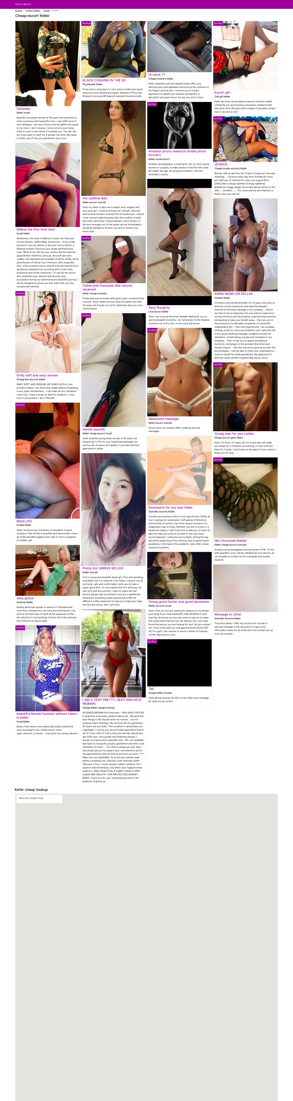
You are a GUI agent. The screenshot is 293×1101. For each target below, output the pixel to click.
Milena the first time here (36, 229)
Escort (18, 10)
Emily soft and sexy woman (37, 375)
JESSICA (221, 164)
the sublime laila (95, 198)
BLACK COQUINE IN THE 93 (104, 80)
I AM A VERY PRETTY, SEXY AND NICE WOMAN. (112, 702)
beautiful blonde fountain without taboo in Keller (47, 715)
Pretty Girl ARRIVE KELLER (103, 568)
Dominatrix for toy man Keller (170, 507)
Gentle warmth (94, 429)
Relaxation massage (163, 419)
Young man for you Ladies (234, 433)
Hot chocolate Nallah (230, 540)
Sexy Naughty (159, 307)
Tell (151, 689)
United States (32, 10)
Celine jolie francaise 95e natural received (107, 287)
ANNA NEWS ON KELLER (233, 294)
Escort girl (222, 92)
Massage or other (227, 614)
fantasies (24, 109)
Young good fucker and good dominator (178, 602)
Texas (46, 10)
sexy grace (25, 598)
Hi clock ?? (156, 74)
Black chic (24, 521)
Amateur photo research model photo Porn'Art (177, 153)
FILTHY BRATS (23, 4)
